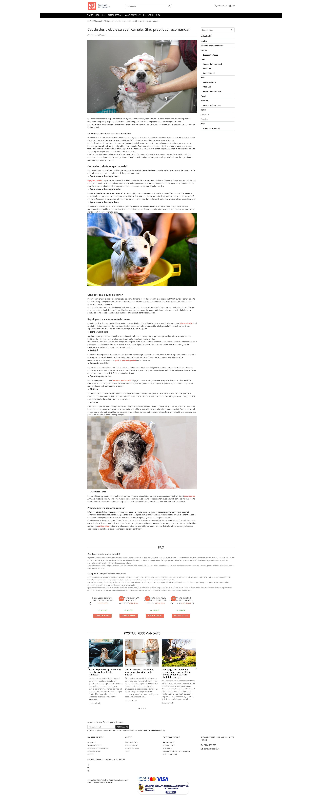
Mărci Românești (133, 15)
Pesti (203, 124)
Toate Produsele (95, 15)
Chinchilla (205, 114)
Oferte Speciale (115, 15)
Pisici (203, 78)
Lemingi (204, 41)
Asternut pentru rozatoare (212, 45)
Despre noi (148, 15)
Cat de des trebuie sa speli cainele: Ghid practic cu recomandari (132, 21)
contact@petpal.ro (211, 748)
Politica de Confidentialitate (154, 730)
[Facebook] (88, 765)
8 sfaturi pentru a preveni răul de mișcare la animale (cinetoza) (105, 672)
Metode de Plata (131, 742)
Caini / (102, 21)
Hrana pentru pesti (211, 128)
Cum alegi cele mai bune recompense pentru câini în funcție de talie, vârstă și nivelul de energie (176, 673)
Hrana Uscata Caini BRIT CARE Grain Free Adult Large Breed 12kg (102, 599)
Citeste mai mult (94, 703)
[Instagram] (88, 771)
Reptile (204, 50)
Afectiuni (207, 68)
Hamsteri (205, 100)
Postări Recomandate (142, 633)
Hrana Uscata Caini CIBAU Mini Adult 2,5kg (128, 599)
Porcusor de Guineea (212, 105)
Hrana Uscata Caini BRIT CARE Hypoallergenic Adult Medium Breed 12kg (181, 599)
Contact (90, 754)
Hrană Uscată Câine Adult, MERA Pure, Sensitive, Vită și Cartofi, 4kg (155, 599)
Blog (158, 15)
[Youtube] (88, 768)
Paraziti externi (209, 82)
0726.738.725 (209, 745)
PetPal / (90, 21)
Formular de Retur (132, 748)
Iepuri (203, 110)
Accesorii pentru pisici (212, 91)
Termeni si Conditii (94, 745)
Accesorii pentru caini (212, 64)
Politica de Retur (131, 745)
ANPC (127, 751)
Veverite (204, 119)
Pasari (203, 96)
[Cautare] (169, 6)
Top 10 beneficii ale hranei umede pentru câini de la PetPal (139, 672)
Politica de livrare (93, 751)
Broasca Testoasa (210, 55)
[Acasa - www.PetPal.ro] (100, 6)
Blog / (96, 21)
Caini (104, 35)
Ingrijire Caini (209, 73)
